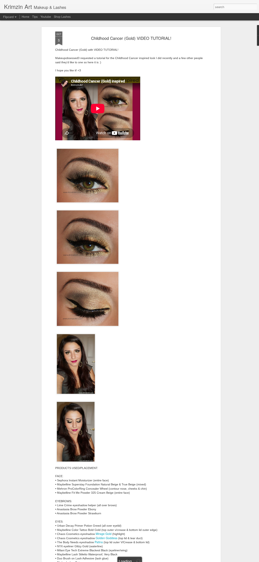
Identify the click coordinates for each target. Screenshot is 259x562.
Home (25, 17)
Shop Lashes (62, 17)
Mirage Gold (103, 534)
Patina (99, 542)
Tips (35, 17)
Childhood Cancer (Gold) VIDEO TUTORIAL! (131, 38)
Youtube (45, 17)
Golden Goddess (106, 538)
